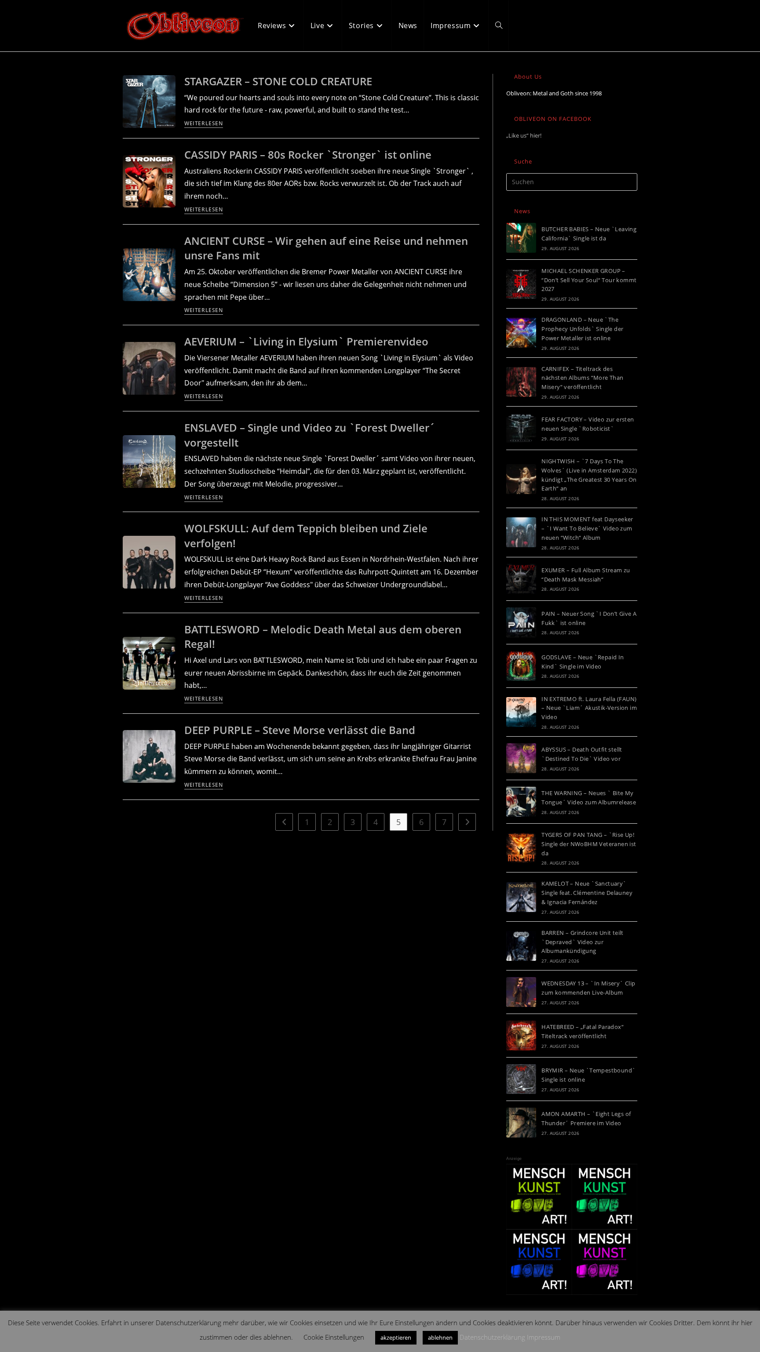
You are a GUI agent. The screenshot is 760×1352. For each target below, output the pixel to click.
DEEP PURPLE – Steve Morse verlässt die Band (299, 730)
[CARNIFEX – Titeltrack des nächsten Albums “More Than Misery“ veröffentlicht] (521, 382)
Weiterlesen (203, 124)
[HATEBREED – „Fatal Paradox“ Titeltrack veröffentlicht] (521, 1035)
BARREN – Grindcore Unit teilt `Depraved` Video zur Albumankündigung (582, 942)
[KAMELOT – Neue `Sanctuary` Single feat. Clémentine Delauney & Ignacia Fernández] (521, 897)
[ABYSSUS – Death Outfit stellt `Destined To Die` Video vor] (521, 758)
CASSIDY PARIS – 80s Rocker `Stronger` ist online (307, 154)
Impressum (543, 1337)
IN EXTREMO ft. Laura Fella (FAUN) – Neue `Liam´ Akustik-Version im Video (589, 708)
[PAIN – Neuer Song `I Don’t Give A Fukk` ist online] (521, 622)
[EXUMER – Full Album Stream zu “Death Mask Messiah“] (521, 579)
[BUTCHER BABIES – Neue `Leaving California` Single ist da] (521, 238)
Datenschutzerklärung (492, 1337)
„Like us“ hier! (523, 135)
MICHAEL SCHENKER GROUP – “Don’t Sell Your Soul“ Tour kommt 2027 (588, 280)
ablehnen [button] (440, 1337)
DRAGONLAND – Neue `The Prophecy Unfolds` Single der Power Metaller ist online (582, 329)
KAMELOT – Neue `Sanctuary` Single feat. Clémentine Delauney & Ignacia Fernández (586, 893)
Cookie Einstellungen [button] (333, 1337)
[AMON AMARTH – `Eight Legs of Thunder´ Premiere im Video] (521, 1123)
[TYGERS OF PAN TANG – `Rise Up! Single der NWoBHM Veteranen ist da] (521, 848)
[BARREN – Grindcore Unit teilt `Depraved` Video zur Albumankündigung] (521, 946)
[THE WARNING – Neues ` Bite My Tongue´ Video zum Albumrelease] (521, 802)
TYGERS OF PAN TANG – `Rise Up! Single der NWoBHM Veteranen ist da (588, 844)
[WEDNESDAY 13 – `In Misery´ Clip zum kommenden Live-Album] (521, 992)
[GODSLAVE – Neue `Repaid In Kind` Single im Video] (521, 666)
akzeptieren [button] (395, 1337)
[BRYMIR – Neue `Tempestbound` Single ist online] (521, 1079)
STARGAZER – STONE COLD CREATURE (278, 81)
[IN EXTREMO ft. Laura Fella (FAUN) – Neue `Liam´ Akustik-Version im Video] (521, 712)
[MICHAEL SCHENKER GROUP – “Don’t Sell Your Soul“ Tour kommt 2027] (521, 284)
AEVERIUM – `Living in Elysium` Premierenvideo (306, 341)
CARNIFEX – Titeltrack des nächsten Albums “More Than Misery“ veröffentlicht (582, 378)
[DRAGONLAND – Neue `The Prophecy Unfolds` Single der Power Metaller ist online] (521, 333)
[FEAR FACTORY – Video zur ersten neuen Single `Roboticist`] (521, 428)
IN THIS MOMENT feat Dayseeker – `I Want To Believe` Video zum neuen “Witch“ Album (587, 528)
